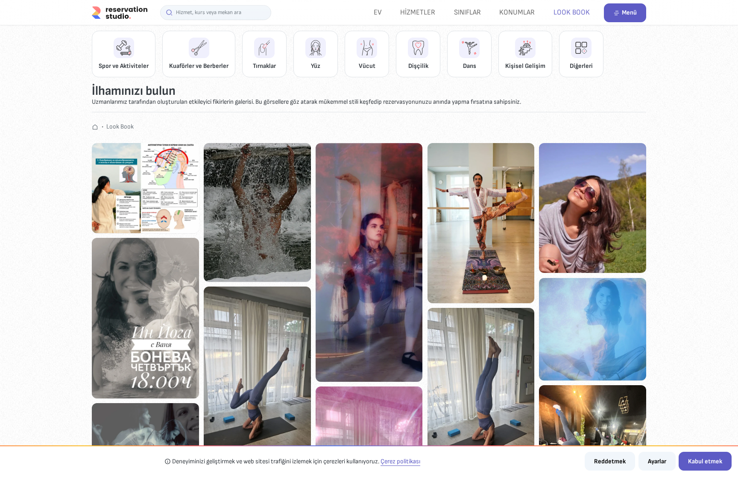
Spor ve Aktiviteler (124, 66)
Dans (469, 66)
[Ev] (119, 12)
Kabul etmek (705, 461)
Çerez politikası (400, 461)
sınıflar (467, 12)
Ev (378, 12)
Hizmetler (417, 12)
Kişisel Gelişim (525, 66)
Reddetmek (610, 461)
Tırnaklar (264, 66)
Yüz (315, 66)
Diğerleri (581, 66)
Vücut (367, 66)
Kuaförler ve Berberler (198, 66)
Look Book (572, 12)
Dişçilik (418, 66)
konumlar (517, 12)
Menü (629, 13)
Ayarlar (657, 461)
